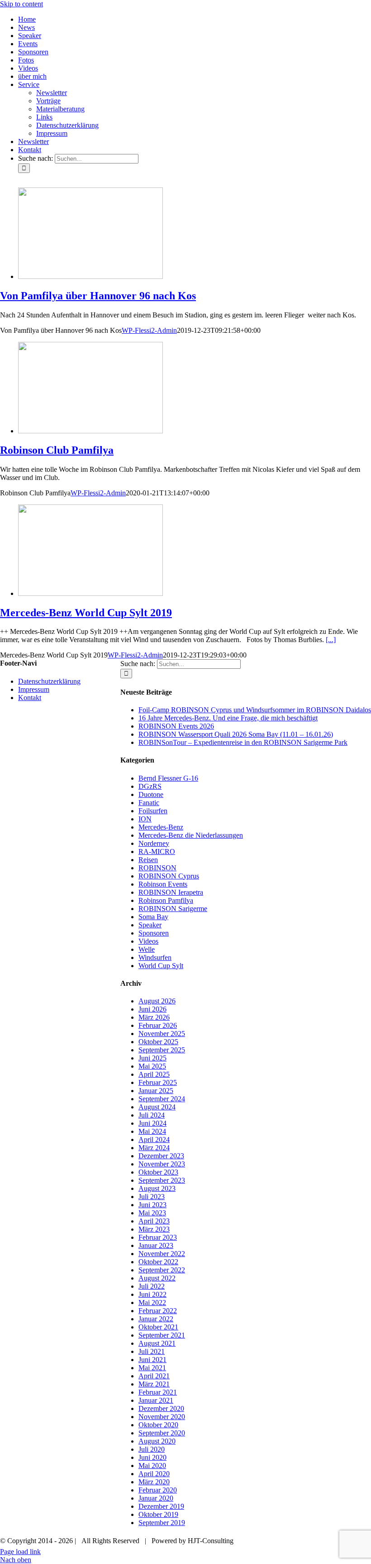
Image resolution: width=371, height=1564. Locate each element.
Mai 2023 (152, 1213)
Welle (146, 949)
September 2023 (161, 1180)
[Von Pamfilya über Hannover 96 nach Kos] (90, 276)
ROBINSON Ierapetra (170, 892)
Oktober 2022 (158, 1262)
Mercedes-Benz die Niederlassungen (190, 835)
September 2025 (161, 1050)
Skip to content (21, 4)
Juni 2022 (152, 1294)
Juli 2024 (151, 1115)
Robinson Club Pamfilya (57, 450)
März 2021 (154, 1384)
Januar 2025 (155, 1090)
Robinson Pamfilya (165, 900)
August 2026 (157, 1001)
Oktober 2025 (158, 1042)
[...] (331, 639)
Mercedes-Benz (160, 827)
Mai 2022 (152, 1302)
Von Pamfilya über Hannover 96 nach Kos (98, 296)
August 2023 (157, 1188)
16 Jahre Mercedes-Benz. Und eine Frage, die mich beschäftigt (228, 718)
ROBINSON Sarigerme (172, 908)
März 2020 (154, 1482)
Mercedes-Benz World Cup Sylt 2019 (86, 613)
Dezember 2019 (161, 1506)
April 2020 (154, 1474)
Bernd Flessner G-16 (168, 778)
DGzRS (150, 786)
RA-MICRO (156, 851)
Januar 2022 (155, 1319)
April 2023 (154, 1221)
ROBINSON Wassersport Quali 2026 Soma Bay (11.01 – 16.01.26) (235, 734)
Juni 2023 (152, 1205)
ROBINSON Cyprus (168, 876)
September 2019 (161, 1522)
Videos (148, 941)
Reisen (148, 860)
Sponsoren (153, 933)
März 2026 (154, 1017)
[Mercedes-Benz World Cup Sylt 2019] (90, 593)
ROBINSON (157, 868)
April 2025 (154, 1074)
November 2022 (161, 1253)
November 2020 (161, 1416)
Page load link (20, 1551)
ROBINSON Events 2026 (176, 726)
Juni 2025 (152, 1058)
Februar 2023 (157, 1237)
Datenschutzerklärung (49, 681)
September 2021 (161, 1335)
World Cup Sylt (160, 965)
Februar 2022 (157, 1311)
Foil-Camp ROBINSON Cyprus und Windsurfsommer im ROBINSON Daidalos (254, 710)
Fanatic (148, 802)
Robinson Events (162, 884)
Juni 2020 (152, 1457)
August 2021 (157, 1343)
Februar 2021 (157, 1392)
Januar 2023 (155, 1245)
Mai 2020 (152, 1465)
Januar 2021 (155, 1400)
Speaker (150, 925)
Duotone (150, 794)
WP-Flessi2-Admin (149, 330)
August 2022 (157, 1278)
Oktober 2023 (158, 1172)
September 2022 (161, 1270)
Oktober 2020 (158, 1425)
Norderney (153, 843)
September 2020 (161, 1433)
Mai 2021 (152, 1368)
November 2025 (161, 1033)
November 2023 (161, 1164)
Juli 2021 (151, 1351)
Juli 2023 (151, 1196)
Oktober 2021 (158, 1327)
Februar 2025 (157, 1082)
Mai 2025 (152, 1066)
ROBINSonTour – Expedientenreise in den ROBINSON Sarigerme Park (242, 742)
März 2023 (154, 1229)
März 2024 (154, 1147)
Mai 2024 (152, 1131)
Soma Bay (153, 917)
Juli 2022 (151, 1286)
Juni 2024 (152, 1123)
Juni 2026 (152, 1009)
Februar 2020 (157, 1490)
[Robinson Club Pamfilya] (90, 431)
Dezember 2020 (161, 1408)
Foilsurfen (152, 811)
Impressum (33, 689)
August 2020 (157, 1441)
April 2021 (154, 1376)
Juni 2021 (152, 1359)
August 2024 (157, 1107)
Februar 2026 (157, 1025)
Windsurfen (154, 957)
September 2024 (161, 1099)
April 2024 (154, 1139)
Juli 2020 (151, 1449)
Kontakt (29, 697)
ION (145, 819)
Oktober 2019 (158, 1514)
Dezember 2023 (161, 1156)
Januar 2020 (155, 1498)
